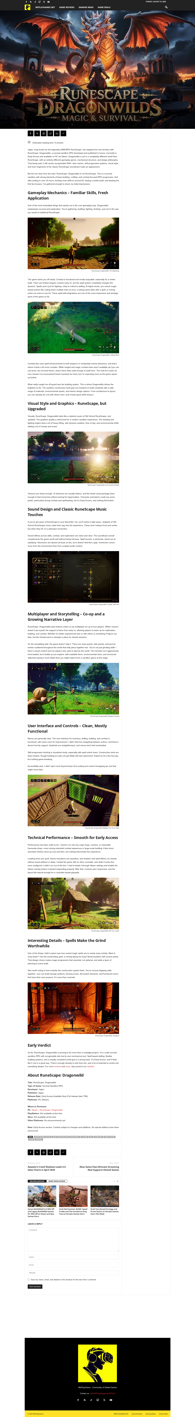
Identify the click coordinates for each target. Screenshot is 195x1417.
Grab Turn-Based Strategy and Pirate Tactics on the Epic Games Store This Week (104, 1211)
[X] (44, 2)
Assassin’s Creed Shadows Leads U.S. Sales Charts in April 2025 (47, 1168)
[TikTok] (35, 2)
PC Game (84, 1137)
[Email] (57, 133)
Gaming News (86, 7)
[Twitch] (39, 2)
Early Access (45, 1137)
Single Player (109, 1137)
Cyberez (33, 117)
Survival (39, 1139)
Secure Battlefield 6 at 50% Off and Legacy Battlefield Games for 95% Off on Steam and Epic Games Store (41, 1213)
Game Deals (104, 7)
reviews (57, 1066)
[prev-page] (114, 1181)
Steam (31, 1139)
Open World (74, 1137)
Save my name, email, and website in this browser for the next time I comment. (64, 1280)
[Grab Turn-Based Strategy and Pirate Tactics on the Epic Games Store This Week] (105, 1196)
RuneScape (98, 1137)
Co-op (37, 1137)
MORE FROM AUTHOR (57, 1181)
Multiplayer (63, 1137)
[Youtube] (48, 2)
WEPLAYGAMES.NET (45, 7)
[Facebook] (26, 2)
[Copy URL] (63, 133)
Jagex (55, 1137)
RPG (91, 1137)
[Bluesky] (53, 2)
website (90, 1066)
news (67, 1066)
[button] (166, 7)
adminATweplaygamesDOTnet (102, 1393)
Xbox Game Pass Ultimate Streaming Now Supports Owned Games (99, 1168)
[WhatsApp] (44, 133)
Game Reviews (66, 7)
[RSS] (31, 2)
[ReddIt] (50, 133)
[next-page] (117, 1181)
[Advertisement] (97, 1316)
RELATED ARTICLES (37, 1181)
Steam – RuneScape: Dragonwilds (47, 1110)
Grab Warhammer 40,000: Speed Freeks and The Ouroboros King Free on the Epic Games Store (73, 1211)
